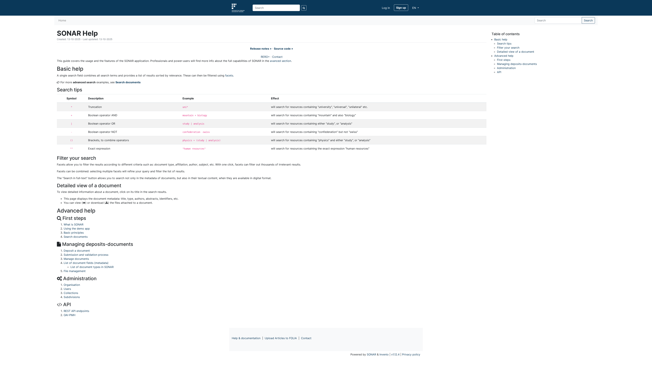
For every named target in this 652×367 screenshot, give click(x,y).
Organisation (72, 284)
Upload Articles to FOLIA (281, 338)
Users (67, 289)
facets (229, 75)
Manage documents (76, 258)
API (499, 72)
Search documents (128, 82)
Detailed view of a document (515, 51)
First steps (503, 60)
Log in (386, 8)
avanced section (280, 61)
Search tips (504, 43)
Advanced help (503, 55)
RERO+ (265, 56)
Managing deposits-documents (517, 64)
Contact (277, 56)
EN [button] (414, 8)
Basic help (500, 39)
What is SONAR (73, 224)
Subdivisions (72, 297)
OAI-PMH (69, 315)
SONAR (371, 354)
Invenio (384, 354)
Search (588, 20)
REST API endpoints (76, 311)
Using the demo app (77, 228)
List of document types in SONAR (92, 267)
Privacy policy (411, 354)
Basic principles (74, 232)
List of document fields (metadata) (86, 263)
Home (62, 20)
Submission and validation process (86, 254)
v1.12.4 (395, 354)
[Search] (303, 8)
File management (75, 271)
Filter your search (508, 47)
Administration (506, 68)
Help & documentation (246, 338)
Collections (71, 293)
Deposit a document (77, 250)
